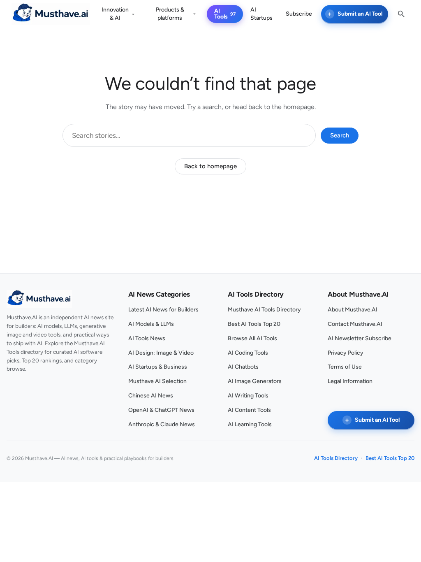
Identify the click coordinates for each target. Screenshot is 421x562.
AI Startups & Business (157, 366)
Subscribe (299, 13)
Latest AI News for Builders (163, 309)
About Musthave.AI (352, 309)
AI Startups (261, 13)
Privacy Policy (345, 352)
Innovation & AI (115, 13)
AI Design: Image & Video (161, 352)
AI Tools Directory (336, 458)
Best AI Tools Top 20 (254, 323)
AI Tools (221, 13)
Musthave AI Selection (157, 381)
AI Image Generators (255, 381)
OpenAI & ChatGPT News (161, 409)
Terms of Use (345, 366)
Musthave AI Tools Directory (264, 309)
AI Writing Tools (248, 395)
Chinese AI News (150, 395)
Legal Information (350, 381)
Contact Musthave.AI (355, 323)
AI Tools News (146, 338)
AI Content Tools (249, 409)
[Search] (401, 14)
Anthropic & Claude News (161, 424)
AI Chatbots (243, 366)
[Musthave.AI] (50, 14)
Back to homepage (210, 166)
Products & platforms (170, 13)
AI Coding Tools (248, 352)
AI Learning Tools (250, 424)
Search (339, 135)
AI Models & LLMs (151, 323)
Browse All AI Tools (252, 338)
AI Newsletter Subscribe (359, 338)
